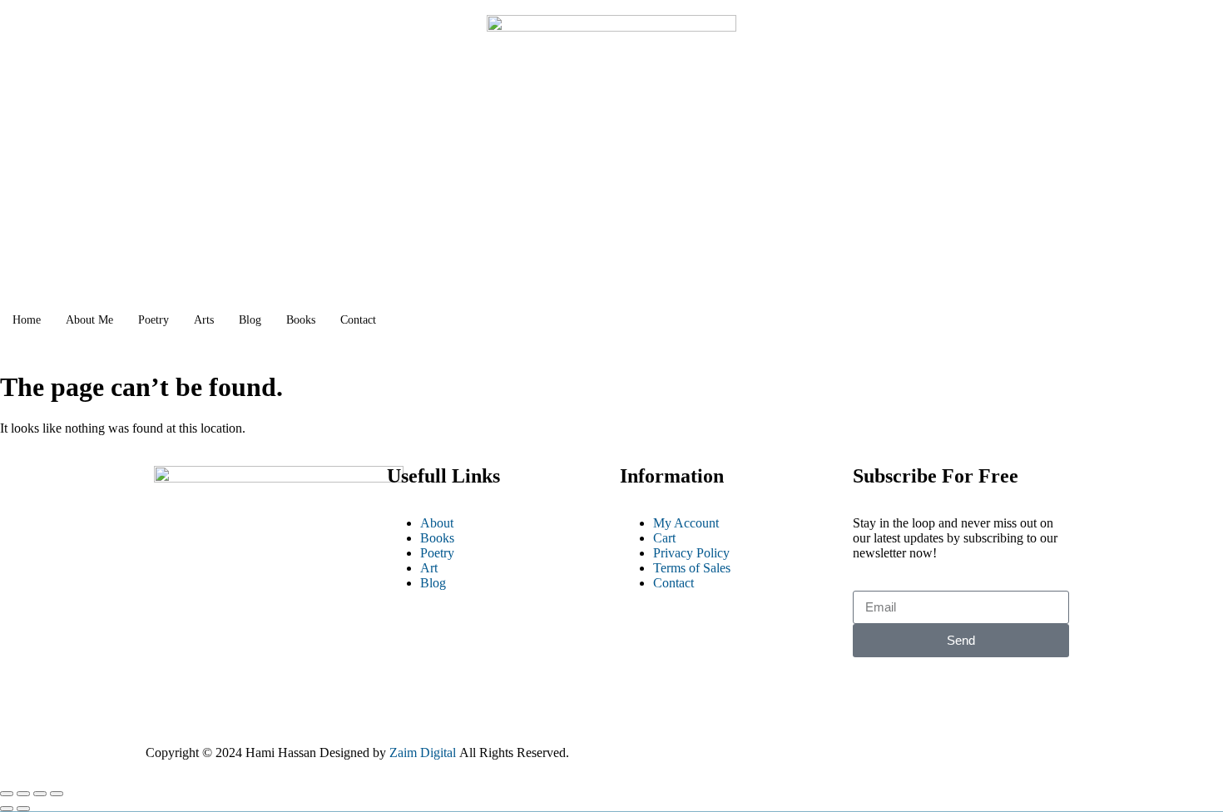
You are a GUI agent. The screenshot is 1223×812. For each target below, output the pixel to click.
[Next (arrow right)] (23, 808)
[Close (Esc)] (56, 793)
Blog (250, 320)
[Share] (40, 793)
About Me (89, 320)
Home (26, 320)
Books (300, 320)
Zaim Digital (422, 752)
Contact (358, 320)
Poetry (153, 320)
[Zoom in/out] (6, 793)
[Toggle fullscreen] (23, 793)
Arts (204, 320)
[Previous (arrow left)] (6, 808)
